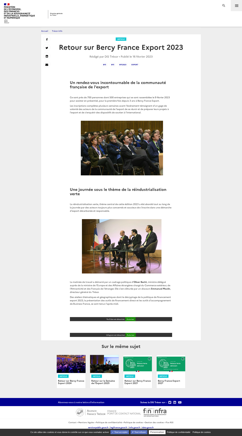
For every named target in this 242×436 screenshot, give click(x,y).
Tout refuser (140, 432)
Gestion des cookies (154, 422)
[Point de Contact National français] (124, 412)
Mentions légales (86, 422)
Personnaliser (157, 432)
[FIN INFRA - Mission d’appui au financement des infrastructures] (154, 412)
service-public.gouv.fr (98, 427)
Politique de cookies (133, 422)
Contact (72, 422)
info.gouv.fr (134, 427)
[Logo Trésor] (55, 14)
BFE (104, 64)
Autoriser (130, 319)
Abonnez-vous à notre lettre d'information (81, 402)
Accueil (44, 30)
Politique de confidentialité (109, 422)
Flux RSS (169, 422)
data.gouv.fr (148, 427)
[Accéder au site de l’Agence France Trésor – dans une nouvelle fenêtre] (90, 412)
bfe (112, 64)
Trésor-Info (57, 30)
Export (134, 64)
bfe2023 (122, 64)
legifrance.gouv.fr (118, 427)
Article (121, 39)
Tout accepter (121, 432)
